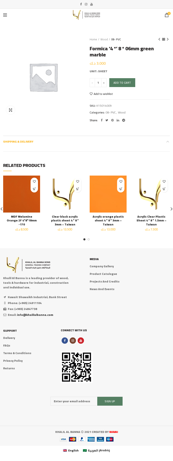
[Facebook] (81, 4)
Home (93, 39)
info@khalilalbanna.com (35, 315)
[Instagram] (86, 4)
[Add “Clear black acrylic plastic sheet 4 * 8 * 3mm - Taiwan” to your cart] (77, 188)
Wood (104, 39)
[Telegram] (124, 120)
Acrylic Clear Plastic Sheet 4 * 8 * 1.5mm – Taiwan (151, 220)
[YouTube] (91, 4)
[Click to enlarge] (10, 110)
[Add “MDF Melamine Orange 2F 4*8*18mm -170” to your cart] (34, 188)
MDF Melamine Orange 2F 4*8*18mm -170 (22, 220)
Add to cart (122, 82)
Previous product (159, 39)
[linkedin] (118, 120)
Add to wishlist (103, 93)
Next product (168, 39)
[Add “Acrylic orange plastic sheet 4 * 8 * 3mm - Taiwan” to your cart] (120, 188)
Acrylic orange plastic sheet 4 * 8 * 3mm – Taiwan (108, 220)
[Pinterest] (112, 120)
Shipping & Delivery (18, 141)
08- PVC (116, 39)
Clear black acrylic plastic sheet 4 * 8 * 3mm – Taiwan (65, 220)
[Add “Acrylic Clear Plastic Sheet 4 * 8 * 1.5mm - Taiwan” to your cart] (164, 188)
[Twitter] (107, 120)
